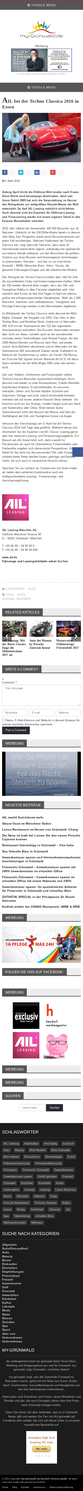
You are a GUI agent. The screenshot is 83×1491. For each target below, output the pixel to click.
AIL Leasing (11, 1143)
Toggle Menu (43, 5)
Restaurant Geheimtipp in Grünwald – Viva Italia (38, 845)
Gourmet (67, 1176)
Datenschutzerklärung (61, 1487)
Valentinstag (22, 1216)
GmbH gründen (47, 1176)
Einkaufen (9, 1264)
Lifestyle (8, 1306)
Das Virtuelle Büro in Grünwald (25, 851)
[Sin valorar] (48, 1456)
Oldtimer (23, 599)
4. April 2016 (12, 180)
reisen (7, 1209)
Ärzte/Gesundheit (15, 1248)
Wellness (37, 1222)
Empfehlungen (13, 1271)
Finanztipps (11, 1275)
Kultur (59, 1183)
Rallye (66, 1202)
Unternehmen (12, 1337)
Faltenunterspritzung (17, 1163)
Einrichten (9, 1267)
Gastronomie (11, 1283)
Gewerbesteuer (63, 1170)
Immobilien (10, 1295)
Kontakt (25, 1487)
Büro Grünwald (60, 1150)
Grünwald (10, 1183)
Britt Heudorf (38, 1150)
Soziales (8, 1322)
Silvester (54, 1209)
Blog (14, 1487)
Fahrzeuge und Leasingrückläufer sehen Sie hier (35, 561)
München (22, 1196)
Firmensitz (10, 1170)
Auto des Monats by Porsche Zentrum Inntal (40, 644)
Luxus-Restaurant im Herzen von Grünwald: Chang (40, 829)
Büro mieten (11, 1156)
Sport (6, 1329)
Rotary (21, 1209)
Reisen (7, 1318)
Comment (9, 682)
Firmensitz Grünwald (36, 1170)
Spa (6, 1216)
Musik (7, 1196)
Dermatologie (53, 1156)
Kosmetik (45, 1183)
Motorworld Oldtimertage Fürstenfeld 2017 (67, 644)
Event (71, 1156)
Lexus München (65, 1189)
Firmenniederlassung (48, 1163)
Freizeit (7, 1279)
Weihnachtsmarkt (15, 1222)
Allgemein (9, 1244)
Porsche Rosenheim (16, 1202)
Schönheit (37, 1209)
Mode (6, 1310)
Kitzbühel (27, 1183)
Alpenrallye (31, 1143)
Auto (32, 589)
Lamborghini (11, 1189)
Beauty (19, 1150)
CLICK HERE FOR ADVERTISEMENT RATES (41, 74)
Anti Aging (50, 1143)
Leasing (8, 599)
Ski (68, 1209)
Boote (6, 1260)
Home (5, 1487)
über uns (9, 1333)
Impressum (39, 1487)
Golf (5, 1287)
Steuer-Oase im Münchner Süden (26, 823)
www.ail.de (9, 557)
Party (53, 1196)
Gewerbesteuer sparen (18, 1176)
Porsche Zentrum (46, 1202)
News (6, 1314)
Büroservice (32, 1156)
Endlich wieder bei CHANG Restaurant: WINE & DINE (41, 906)
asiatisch (68, 1143)
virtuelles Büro (44, 1216)
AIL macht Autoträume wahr (22, 817)
